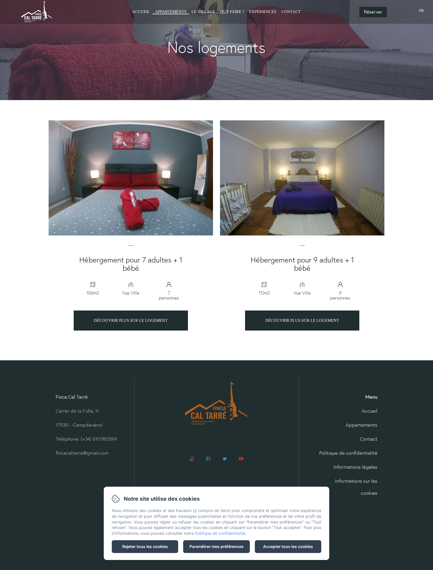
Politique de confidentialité (348, 452)
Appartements (170, 12)
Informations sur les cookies (356, 486)
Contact (291, 12)
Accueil (141, 12)
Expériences (262, 12)
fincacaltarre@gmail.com (82, 452)
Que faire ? (232, 12)
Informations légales (355, 466)
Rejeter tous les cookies (145, 546)
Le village (203, 12)
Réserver (373, 12)
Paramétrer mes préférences (216, 546)
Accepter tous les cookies (288, 546)
